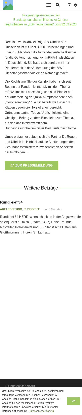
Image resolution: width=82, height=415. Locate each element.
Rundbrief (32, 209)
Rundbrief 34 (11, 202)
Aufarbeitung (11, 209)
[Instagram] (69, 5)
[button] (49, 5)
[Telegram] (75, 5)
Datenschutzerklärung (41, 410)
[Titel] (8, 5)
